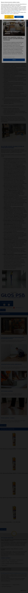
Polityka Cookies (9, 13)
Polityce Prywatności (16, 11)
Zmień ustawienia (9, 17)
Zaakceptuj (19, 16)
